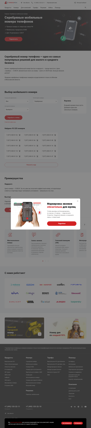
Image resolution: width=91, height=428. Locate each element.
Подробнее (61, 223)
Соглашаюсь (78, 423)
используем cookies (16, 422)
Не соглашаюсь (67, 423)
